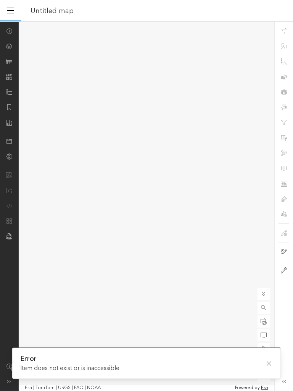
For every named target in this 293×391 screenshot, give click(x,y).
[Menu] (10, 10)
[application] (146, 206)
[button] (264, 308)
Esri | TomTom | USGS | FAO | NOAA (63, 388)
